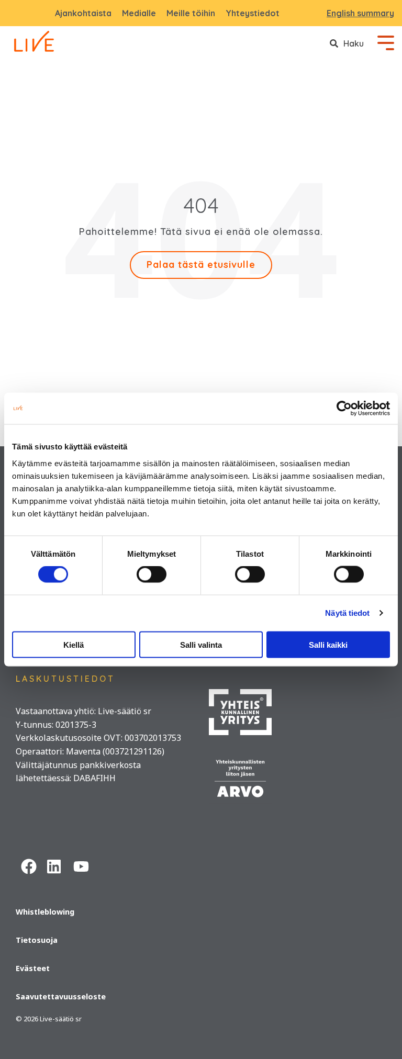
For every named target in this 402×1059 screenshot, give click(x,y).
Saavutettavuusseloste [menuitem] (61, 996)
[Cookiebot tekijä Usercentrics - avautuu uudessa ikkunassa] (344, 408)
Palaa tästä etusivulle (201, 264)
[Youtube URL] (81, 865)
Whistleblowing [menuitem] (45, 912)
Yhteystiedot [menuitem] (253, 13)
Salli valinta (201, 644)
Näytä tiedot (347, 613)
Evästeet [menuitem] (33, 968)
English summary (360, 13)
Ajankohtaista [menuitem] (83, 13)
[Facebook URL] (28, 865)
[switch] (151, 574)
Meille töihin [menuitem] (190, 13)
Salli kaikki (328, 644)
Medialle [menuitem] (139, 13)
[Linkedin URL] (54, 865)
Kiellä (73, 644)
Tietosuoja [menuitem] (37, 940)
